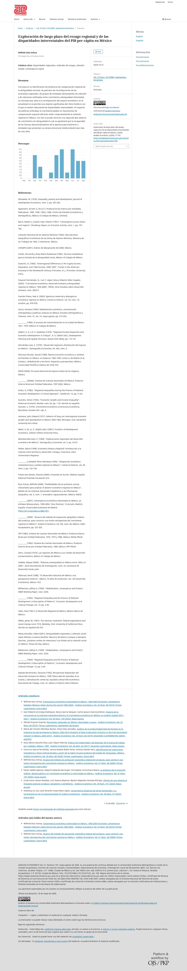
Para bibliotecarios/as (145, 65)
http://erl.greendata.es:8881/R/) (34, 511)
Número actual (57, 19)
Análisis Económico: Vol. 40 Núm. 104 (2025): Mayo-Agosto (57, 718)
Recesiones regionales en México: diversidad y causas (72, 722)
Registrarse (160, 2)
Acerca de (28, 19)
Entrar (170, 2)
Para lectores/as (142, 57)
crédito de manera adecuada (57, 929)
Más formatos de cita (104, 146)
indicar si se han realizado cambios (119, 929)
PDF (99, 51)
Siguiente (120, 803)
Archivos (29, 28)
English (139, 36)
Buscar (42, 19)
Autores (94, 19)
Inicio (16, 19)
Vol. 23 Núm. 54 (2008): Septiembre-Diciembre (55, 28)
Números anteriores (77, 19)
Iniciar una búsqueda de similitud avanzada (53, 809)
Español (139, 40)
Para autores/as (142, 61)
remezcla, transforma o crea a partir (51, 941)
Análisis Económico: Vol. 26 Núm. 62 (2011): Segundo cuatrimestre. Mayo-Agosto (87, 746)
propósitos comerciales (83, 936)
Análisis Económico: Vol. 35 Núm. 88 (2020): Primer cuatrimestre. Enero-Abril (59, 756)
